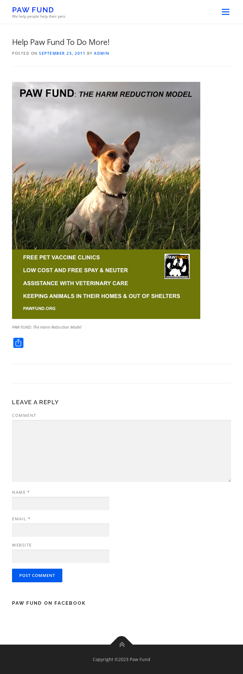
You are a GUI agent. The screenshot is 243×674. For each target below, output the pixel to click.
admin (101, 53)
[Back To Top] (121, 644)
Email (21, 519)
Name (21, 492)
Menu (225, 12)
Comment (24, 415)
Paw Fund (33, 9)
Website (22, 545)
